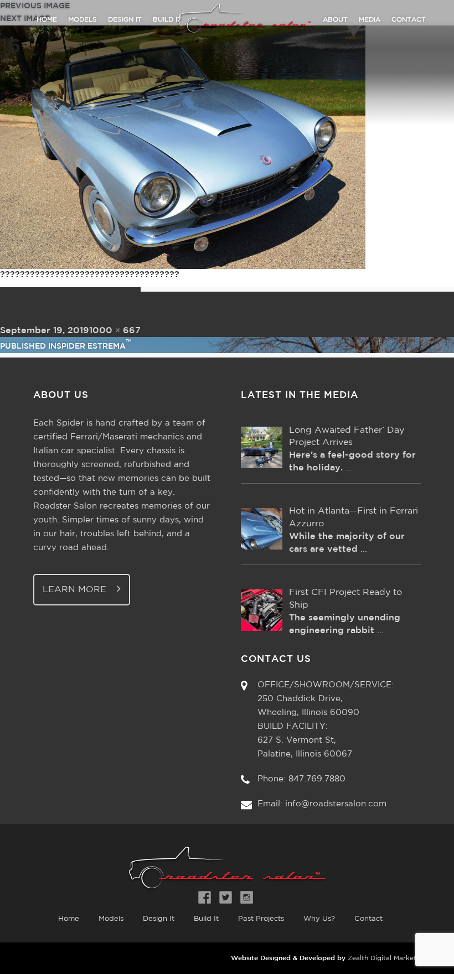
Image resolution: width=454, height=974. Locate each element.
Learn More (76, 590)
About (335, 20)
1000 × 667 (115, 331)
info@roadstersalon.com (335, 803)
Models (82, 20)
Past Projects (261, 919)
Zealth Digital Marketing (387, 958)
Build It (206, 919)
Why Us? (319, 919)
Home (47, 20)
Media (369, 20)
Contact (408, 20)
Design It (125, 20)
